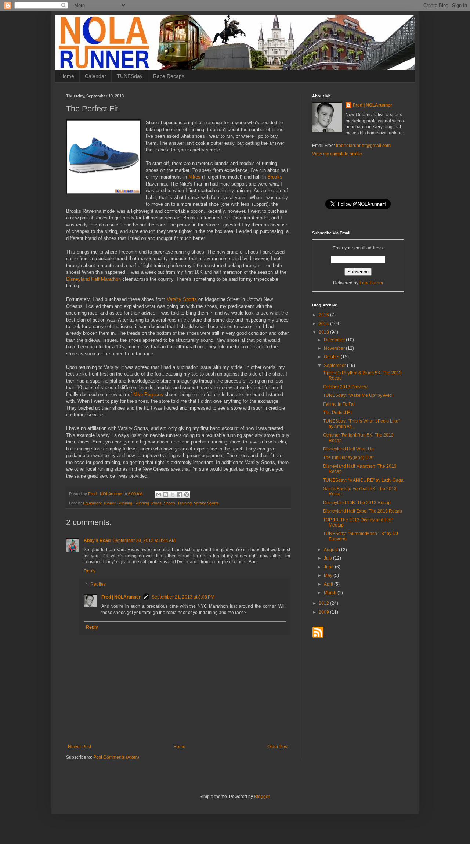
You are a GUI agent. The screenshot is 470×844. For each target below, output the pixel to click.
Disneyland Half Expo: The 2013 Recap (362, 511)
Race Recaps (168, 76)
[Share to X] (172, 494)
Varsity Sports (182, 299)
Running (125, 503)
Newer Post (79, 746)
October (332, 356)
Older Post (277, 746)
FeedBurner (371, 282)
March (330, 592)
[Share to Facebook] (179, 494)
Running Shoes (148, 503)
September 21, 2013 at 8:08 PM (183, 597)
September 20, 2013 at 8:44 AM (144, 540)
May (328, 575)
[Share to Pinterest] (186, 494)
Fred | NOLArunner (121, 597)
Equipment (92, 503)
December (335, 339)
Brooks (274, 177)
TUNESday (129, 76)
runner (109, 503)
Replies (98, 584)
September (335, 365)
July (328, 558)
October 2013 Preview (345, 386)
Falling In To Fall (339, 404)
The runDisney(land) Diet (348, 457)
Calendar (95, 76)
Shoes (169, 503)
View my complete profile (337, 154)
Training (184, 503)
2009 (324, 612)
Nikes (194, 177)
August (331, 549)
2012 (324, 603)
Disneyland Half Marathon (93, 279)
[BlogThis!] (165, 494)
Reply (89, 571)
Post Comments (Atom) (116, 757)
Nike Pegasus (148, 394)
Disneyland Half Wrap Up (348, 449)
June (329, 567)
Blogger (262, 796)
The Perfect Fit (337, 412)
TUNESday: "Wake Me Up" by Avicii (358, 395)
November (335, 348)
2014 (324, 323)
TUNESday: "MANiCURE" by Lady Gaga (363, 480)
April (329, 584)
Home (67, 76)
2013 (324, 332)
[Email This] (158, 494)
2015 (324, 314)
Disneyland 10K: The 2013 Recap (357, 502)
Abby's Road (97, 540)
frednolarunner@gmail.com (363, 145)
